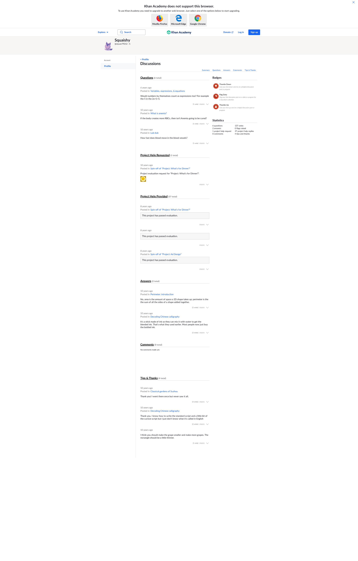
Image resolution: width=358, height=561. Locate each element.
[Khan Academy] (179, 32)
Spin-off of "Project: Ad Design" (166, 254)
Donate (227, 32)
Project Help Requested (155, 155)
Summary (206, 70)
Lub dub (154, 133)
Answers (226, 70)
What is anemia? (158, 113)
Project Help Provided (154, 196)
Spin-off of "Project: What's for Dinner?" (170, 168)
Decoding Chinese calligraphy (164, 317)
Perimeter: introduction (162, 294)
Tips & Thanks (250, 70)
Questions (216, 70)
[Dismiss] (353, 2)
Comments (237, 70)
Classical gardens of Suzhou (164, 391)
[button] (108, 45)
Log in (241, 32)
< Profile (144, 59)
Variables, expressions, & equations (167, 91)
